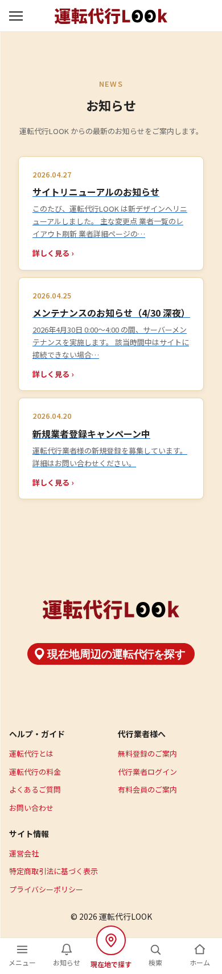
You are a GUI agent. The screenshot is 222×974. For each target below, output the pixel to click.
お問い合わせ (31, 807)
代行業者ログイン (147, 771)
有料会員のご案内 (147, 789)
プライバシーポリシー (46, 889)
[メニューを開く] (17, 16)
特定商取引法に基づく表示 (53, 871)
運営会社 (24, 853)
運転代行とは (31, 753)
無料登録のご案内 (147, 753)
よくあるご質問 (35, 789)
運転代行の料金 (35, 771)
